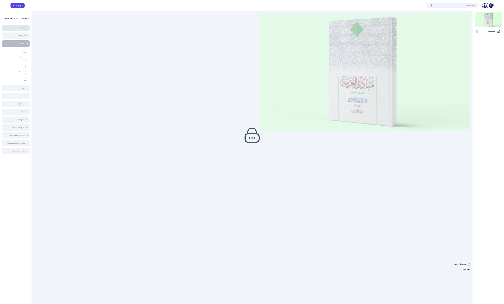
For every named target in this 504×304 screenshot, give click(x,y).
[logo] (488, 5)
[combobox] (474, 5)
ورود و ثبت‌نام (17, 5)
